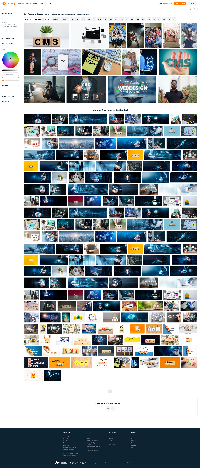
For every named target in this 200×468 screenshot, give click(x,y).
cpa (121, 19)
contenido (56, 19)
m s (138, 19)
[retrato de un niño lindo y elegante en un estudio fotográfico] (32, 62)
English (133, 436)
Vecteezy (65, 438)
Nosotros (111, 440)
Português (134, 440)
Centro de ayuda (113, 436)
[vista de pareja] (135, 35)
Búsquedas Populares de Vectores (93, 443)
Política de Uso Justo (139, 463)
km (154, 19)
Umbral (4, 78)
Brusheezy (66, 436)
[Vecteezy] (9, 3)
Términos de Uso (118, 463)
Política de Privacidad (128, 463)
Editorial (43, 3)
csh (89, 19)
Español (133, 438)
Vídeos (35, 3)
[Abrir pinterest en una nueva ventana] (78, 463)
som (110, 19)
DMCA (88, 438)
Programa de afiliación (93, 440)
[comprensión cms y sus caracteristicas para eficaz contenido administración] (148, 62)
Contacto (111, 438)
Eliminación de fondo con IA (70, 453)
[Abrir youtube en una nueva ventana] (85, 463)
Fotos (27, 3)
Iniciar (192, 3)
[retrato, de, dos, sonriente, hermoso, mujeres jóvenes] (130, 62)
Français (133, 445)
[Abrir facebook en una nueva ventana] (70, 463)
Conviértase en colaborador (113, 443)
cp (159, 19)
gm (127, 19)
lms (72, 19)
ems (78, 19)
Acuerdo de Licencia (92, 436)
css (116, 19)
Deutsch (133, 443)
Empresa (65, 443)
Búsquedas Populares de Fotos (93, 447)
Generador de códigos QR (70, 455)
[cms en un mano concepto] (178, 62)
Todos (5, 22)
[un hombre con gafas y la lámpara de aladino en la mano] (177, 89)
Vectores (20, 3)
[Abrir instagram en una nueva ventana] (73, 463)
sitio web (65, 19)
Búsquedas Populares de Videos (93, 450)
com (83, 19)
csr (105, 19)
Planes (160, 3)
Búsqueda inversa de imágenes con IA (68, 450)
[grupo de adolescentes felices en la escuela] (153, 35)
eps (149, 19)
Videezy (65, 440)
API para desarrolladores (69, 447)
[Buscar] (191, 9)
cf (94, 19)
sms (143, 19)
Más (50, 3)
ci (169, 19)
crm (99, 19)
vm (164, 19)
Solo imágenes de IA (9, 24)
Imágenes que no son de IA (10, 27)
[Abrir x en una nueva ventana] (83, 463)
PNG (48, 19)
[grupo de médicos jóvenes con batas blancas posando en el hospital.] (171, 35)
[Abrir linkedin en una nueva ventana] (75, 463)
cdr (132, 19)
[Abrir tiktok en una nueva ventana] (80, 463)
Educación (66, 445)
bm (174, 19)
